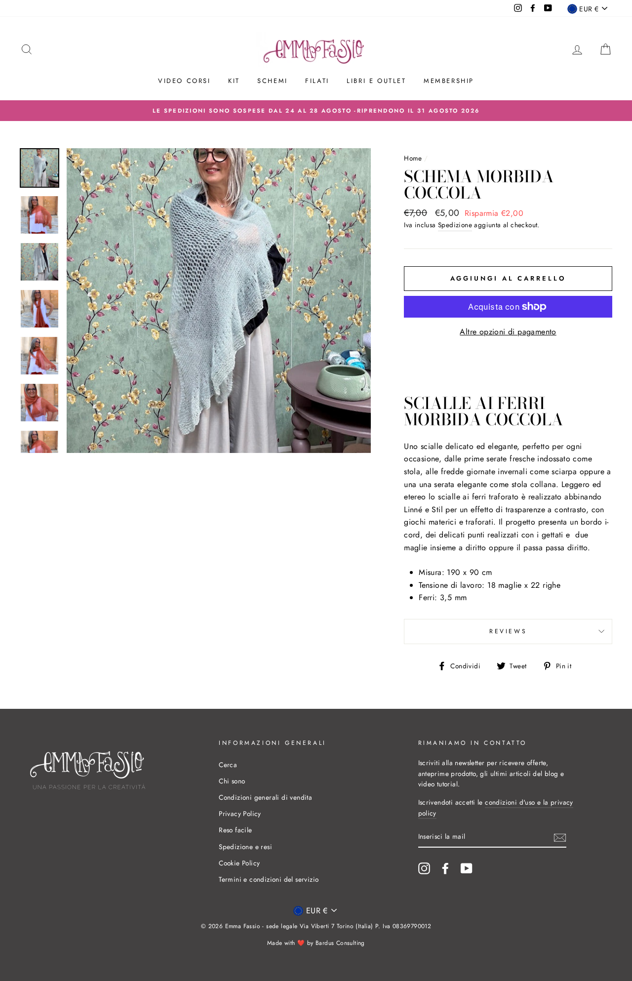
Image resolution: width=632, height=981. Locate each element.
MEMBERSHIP (449, 80)
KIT (234, 80)
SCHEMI (272, 80)
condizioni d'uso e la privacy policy (495, 807)
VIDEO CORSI (184, 80)
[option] (316, 110)
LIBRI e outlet (376, 80)
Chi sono (232, 781)
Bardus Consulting (340, 943)
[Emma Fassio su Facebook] (445, 868)
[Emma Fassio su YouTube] (467, 868)
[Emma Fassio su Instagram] (424, 868)
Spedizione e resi (245, 847)
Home (413, 158)
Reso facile (235, 830)
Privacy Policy (240, 813)
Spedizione (455, 225)
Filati (317, 80)
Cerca (228, 765)
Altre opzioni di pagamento (508, 331)
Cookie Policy (239, 863)
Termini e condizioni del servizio (268, 879)
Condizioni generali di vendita (265, 797)
